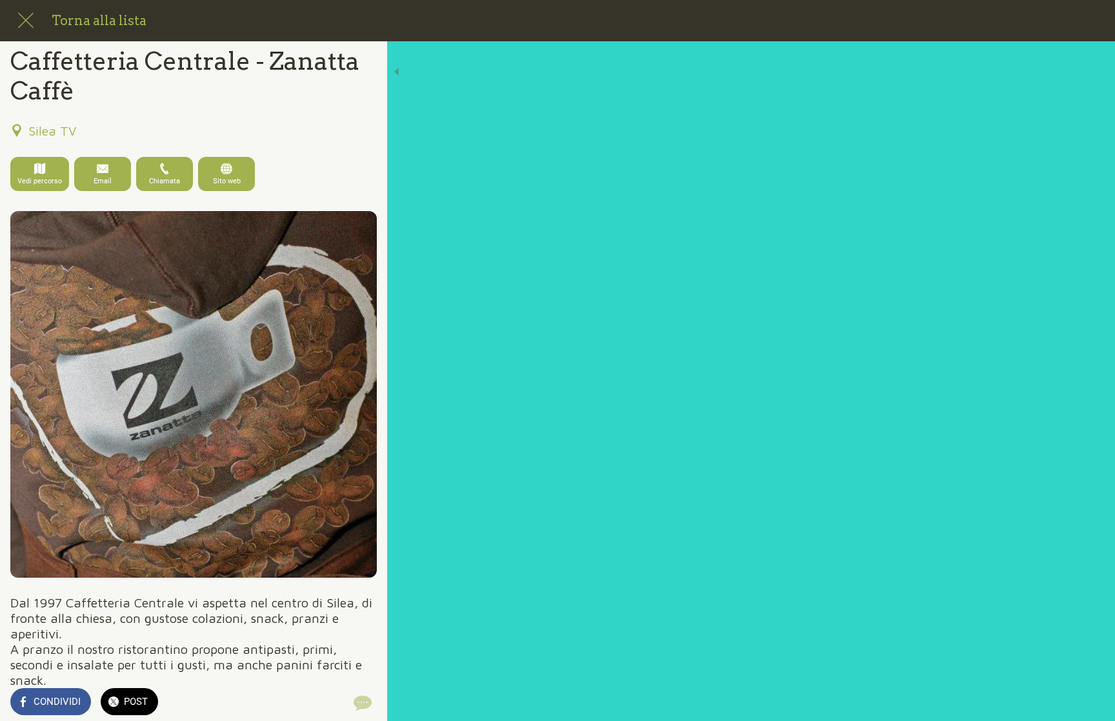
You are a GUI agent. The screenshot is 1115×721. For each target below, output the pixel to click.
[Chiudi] (26, 20)
